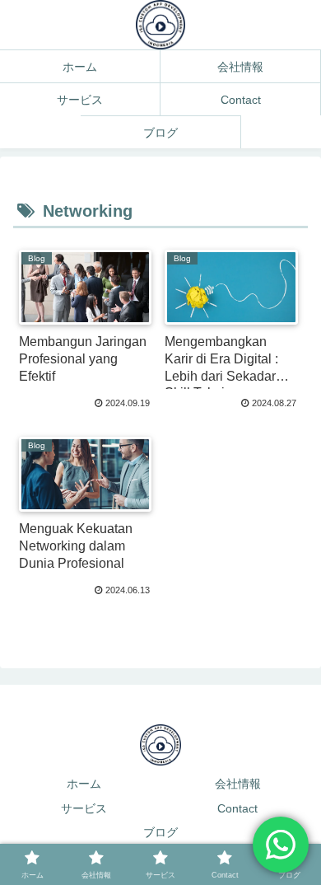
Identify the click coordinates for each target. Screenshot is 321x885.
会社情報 (238, 783)
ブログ (160, 832)
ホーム (84, 783)
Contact (237, 808)
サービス (84, 808)
